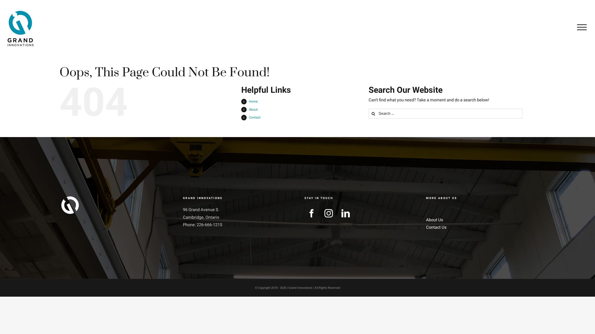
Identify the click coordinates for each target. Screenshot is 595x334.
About (253, 109)
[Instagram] (328, 213)
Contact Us (436, 227)
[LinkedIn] (345, 213)
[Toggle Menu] (582, 27)
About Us (434, 220)
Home (253, 101)
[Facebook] (311, 213)
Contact (255, 117)
